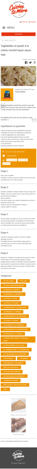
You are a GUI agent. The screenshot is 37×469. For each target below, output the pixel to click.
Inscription (24, 22)
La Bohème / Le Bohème (13, 294)
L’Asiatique (24, 358)
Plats (5, 389)
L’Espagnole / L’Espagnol (13, 363)
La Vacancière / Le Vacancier (14, 354)
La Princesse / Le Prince (12, 334)
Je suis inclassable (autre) (13, 285)
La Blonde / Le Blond (11, 290)
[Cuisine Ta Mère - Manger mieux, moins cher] (18, 9)
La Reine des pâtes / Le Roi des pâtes (15, 339)
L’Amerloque (8, 358)
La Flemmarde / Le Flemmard (14, 316)
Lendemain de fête (10, 380)
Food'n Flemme (20, 92)
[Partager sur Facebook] (26, 63)
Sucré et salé (8, 281)
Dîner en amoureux (10, 367)
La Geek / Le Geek (10, 320)
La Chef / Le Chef (10, 298)
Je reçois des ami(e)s (11, 372)
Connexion (33, 22)
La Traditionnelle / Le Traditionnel (16, 350)
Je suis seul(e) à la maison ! (14, 376)
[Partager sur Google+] (35, 63)
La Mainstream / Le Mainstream (15, 329)
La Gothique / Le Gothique (13, 325)
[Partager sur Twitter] (30, 63)
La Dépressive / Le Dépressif (14, 307)
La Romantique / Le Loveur (13, 345)
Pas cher (23, 281)
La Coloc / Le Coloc (11, 303)
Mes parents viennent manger (14, 385)
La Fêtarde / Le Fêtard (12, 312)
